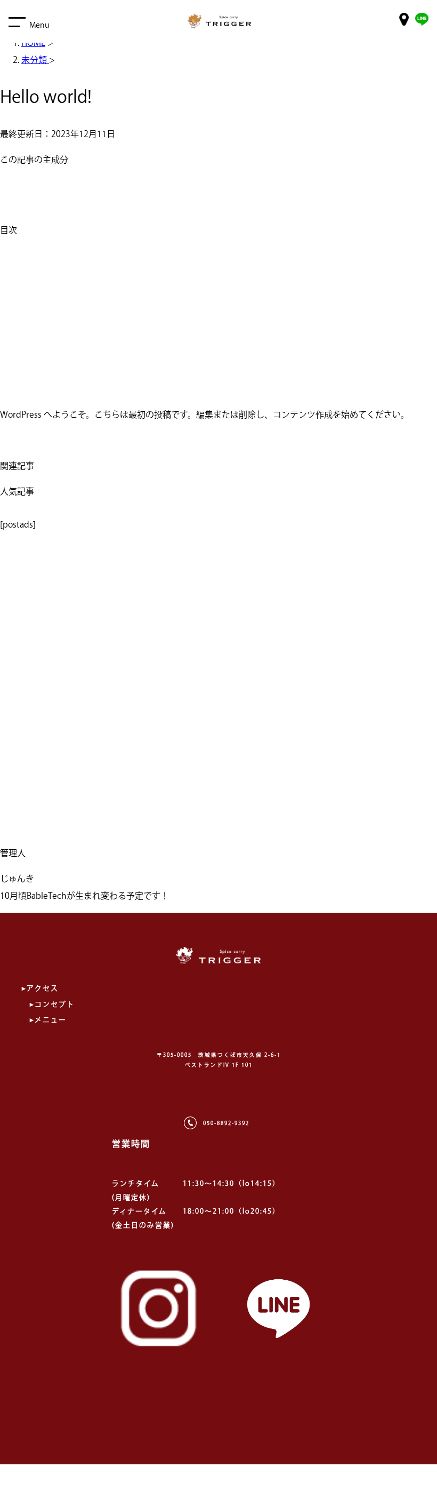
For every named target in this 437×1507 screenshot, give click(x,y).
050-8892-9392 (226, 1123)
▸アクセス (40, 988)
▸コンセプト (52, 1004)
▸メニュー (48, 1019)
